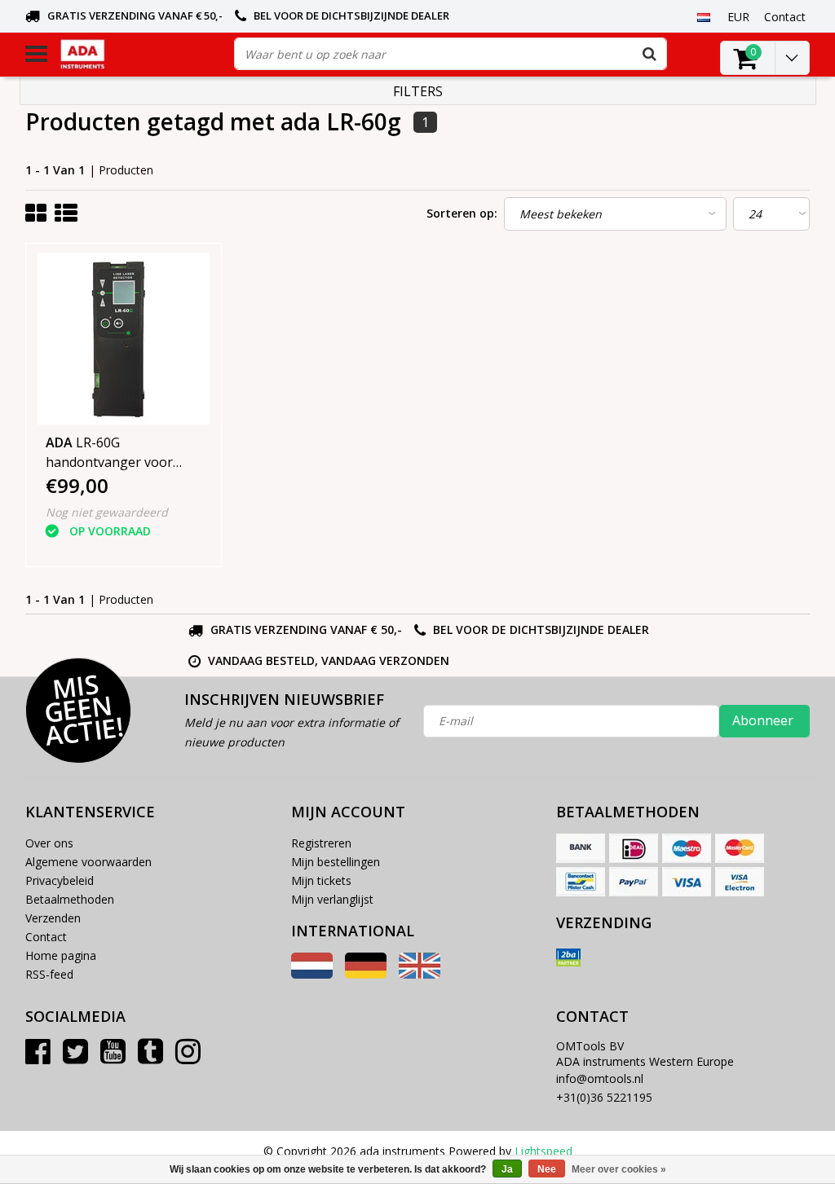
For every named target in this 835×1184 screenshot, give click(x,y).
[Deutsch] (366, 974)
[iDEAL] (633, 848)
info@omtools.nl (599, 1078)
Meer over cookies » (619, 1169)
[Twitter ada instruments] (75, 1057)
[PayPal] (633, 881)
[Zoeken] (650, 53)
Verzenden (53, 918)
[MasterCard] (739, 848)
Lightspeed (543, 1151)
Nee (546, 1169)
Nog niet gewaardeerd (107, 512)
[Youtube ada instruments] (113, 1057)
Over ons (49, 843)
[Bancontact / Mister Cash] (580, 881)
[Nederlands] (704, 16)
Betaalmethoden (69, 899)
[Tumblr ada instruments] (150, 1057)
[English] (419, 974)
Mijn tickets (321, 880)
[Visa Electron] (739, 881)
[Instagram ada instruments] (188, 1057)
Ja (507, 1169)
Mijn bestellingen (335, 861)
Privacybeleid (59, 880)
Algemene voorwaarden (88, 861)
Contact (46, 936)
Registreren (321, 843)
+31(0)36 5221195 (604, 1097)
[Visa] (686, 881)
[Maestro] (686, 848)
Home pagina (60, 955)
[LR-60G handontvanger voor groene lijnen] (124, 339)
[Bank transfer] (580, 848)
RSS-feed (49, 974)
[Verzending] (568, 957)
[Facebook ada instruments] (38, 1057)
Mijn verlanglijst (332, 899)
